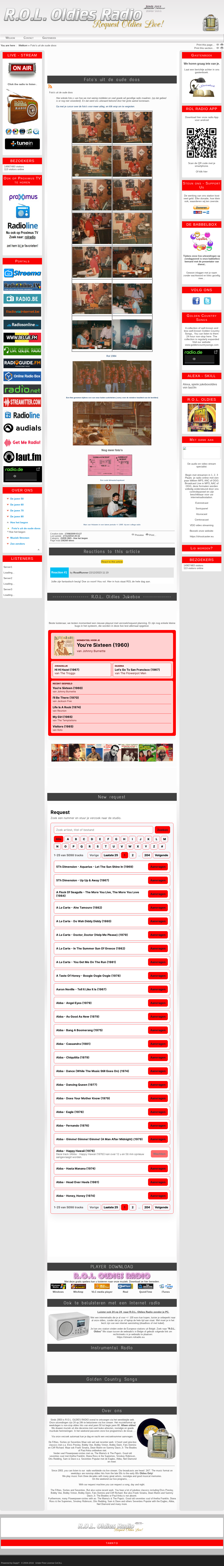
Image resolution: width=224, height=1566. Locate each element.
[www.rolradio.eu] (210, 30)
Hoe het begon (17, 531)
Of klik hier (202, 171)
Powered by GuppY (10, 1563)
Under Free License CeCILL (49, 1563)
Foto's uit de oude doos (26, 528)
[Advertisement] (112, 62)
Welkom (23, 45)
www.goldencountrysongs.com (202, 344)
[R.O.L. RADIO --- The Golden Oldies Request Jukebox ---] (88, 28)
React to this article (112, 561)
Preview (139, 535)
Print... (152, 535)
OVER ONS (22, 490)
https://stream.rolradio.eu (131, 1337)
